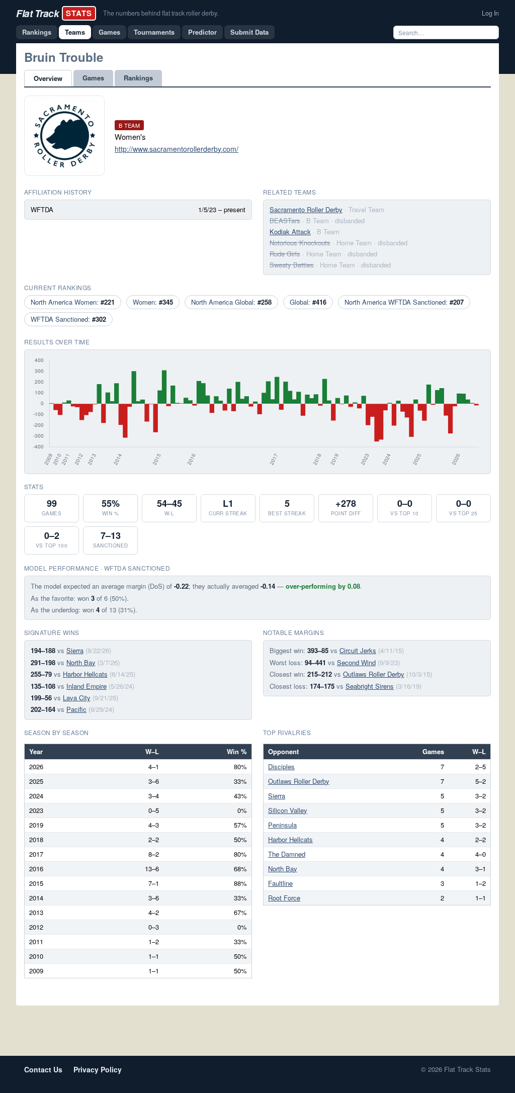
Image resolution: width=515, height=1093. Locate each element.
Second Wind (356, 662)
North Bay (81, 662)
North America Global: (231, 302)
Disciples (281, 766)
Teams (75, 32)
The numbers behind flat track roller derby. (160, 13)
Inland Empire (86, 686)
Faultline (280, 883)
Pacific (76, 709)
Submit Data (249, 32)
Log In (490, 13)
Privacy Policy (97, 1069)
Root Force (284, 897)
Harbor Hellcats (85, 674)
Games (109, 32)
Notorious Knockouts (300, 242)
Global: (308, 302)
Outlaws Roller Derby (373, 674)
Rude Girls (285, 253)
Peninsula (282, 825)
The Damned (286, 854)
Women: (153, 302)
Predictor (202, 32)
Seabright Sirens (370, 686)
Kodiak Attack (290, 231)
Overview (48, 78)
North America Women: (73, 302)
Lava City (77, 697)
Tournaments (154, 32)
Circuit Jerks (357, 650)
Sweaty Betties (292, 264)
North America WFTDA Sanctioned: (404, 302)
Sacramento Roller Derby (306, 209)
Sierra (74, 650)
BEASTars (285, 220)
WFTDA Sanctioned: (68, 319)
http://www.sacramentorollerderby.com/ (176, 149)
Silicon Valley (287, 810)
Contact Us (43, 1069)
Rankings (36, 32)
